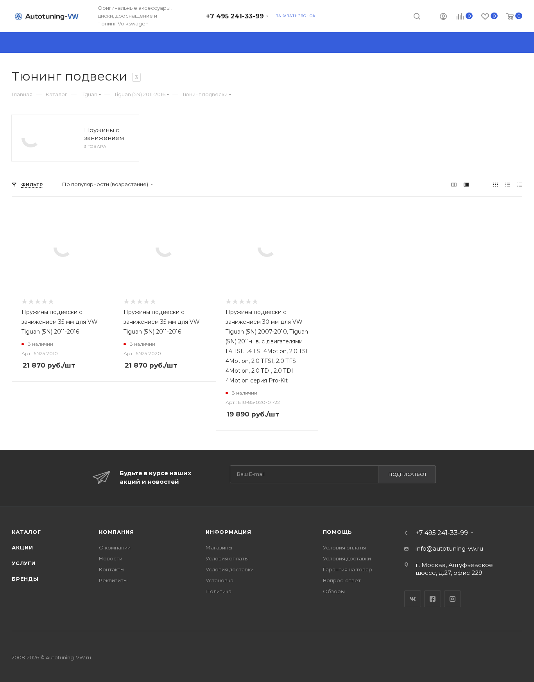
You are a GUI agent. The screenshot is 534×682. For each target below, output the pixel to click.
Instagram (452, 598)
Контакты (111, 569)
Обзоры (334, 591)
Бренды (25, 579)
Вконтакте (412, 598)
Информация (228, 532)
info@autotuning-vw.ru (449, 548)
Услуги (24, 563)
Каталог (26, 532)
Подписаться (407, 474)
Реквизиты (113, 580)
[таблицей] (519, 184)
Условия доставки (230, 569)
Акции (22, 547)
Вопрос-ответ (342, 580)
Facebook (432, 598)
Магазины (219, 547)
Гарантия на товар (347, 569)
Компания (116, 532)
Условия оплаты (227, 558)
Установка (219, 580)
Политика (218, 591)
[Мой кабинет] (443, 17)
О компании (115, 547)
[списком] (507, 184)
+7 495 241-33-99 (235, 16)
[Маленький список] (453, 184)
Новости (110, 558)
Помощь (338, 532)
